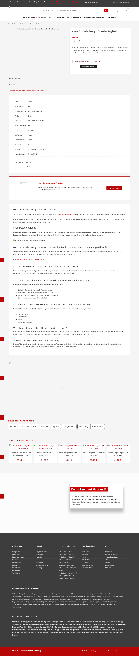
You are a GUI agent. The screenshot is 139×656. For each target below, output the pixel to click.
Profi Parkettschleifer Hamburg (94, 622)
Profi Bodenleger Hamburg (56, 622)
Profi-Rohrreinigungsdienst (69, 630)
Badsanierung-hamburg (28, 632)
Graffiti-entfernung (91, 632)
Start (9, 24)
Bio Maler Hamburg (54, 627)
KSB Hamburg (100, 627)
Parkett (12, 426)
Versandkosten (96, 41)
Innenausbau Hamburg (107, 632)
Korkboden (25, 426)
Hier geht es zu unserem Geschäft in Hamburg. (29, 259)
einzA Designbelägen (65, 214)
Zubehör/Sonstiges (94, 17)
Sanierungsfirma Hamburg (21, 624)
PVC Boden (40, 90)
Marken (112, 17)
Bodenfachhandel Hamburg (101, 624)
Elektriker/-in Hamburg (114, 622)
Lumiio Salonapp (53, 630)
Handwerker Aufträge (57, 632)
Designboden (63, 17)
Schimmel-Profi (43, 632)
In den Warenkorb (88, 67)
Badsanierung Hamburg (70, 627)
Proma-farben (86, 630)
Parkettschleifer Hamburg (36, 630)
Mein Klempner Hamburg (37, 622)
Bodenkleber (97, 426)
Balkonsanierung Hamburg (75, 632)
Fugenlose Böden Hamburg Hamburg (33, 627)
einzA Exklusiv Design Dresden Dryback (24, 90)
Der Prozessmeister (87, 627)
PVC (51, 17)
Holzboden (29, 17)
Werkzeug (83, 426)
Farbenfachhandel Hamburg (80, 624)
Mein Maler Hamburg (74, 622)
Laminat (42, 17)
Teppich (77, 17)
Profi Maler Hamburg (19, 622)
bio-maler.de (96, 630)
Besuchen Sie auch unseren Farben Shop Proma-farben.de (29, 2)
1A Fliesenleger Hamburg (41, 624)
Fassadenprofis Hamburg (60, 624)
